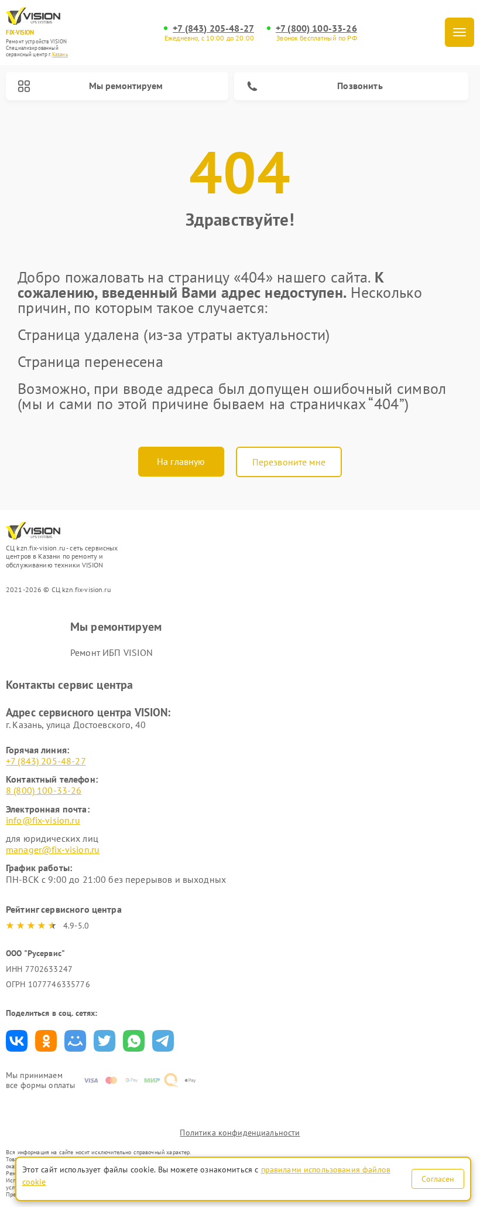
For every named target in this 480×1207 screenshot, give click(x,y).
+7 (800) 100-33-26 (316, 28)
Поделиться (17, 1041)
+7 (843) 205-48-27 (213, 28)
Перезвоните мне (288, 462)
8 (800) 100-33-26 (44, 790)
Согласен (437, 1179)
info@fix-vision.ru (43, 820)
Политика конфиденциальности (240, 1132)
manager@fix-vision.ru (53, 849)
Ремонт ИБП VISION (111, 652)
